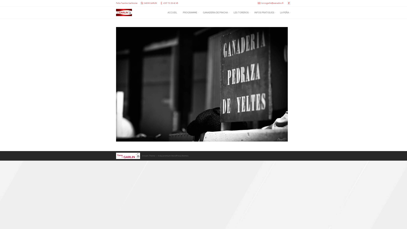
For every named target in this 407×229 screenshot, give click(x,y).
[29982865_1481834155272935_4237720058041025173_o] (203, 84)
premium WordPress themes (175, 155)
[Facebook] (289, 3)
